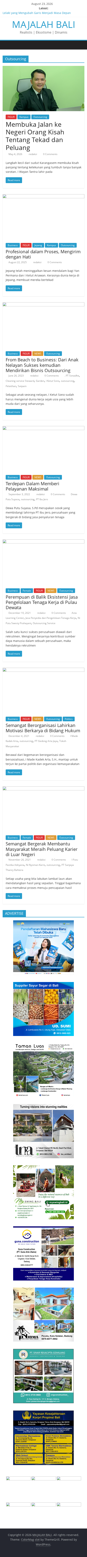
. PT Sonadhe (72, 375)
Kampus (24, 117)
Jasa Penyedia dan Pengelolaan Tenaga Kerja (50, 618)
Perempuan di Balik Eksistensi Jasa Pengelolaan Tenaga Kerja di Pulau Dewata (42, 602)
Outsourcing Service (44, 623)
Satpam (22, 386)
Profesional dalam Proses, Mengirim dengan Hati (43, 254)
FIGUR (11, 117)
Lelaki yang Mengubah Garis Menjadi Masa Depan (37, 13)
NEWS (37, 353)
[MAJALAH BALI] (7, 45)
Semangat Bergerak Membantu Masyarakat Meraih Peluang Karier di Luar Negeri (41, 849)
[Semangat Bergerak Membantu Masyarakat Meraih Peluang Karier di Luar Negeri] (43, 789)
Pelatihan (11, 386)
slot (37, 1539)
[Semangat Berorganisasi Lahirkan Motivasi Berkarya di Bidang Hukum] (43, 670)
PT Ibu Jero (42, 499)
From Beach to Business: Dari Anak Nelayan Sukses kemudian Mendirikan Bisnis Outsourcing (42, 365)
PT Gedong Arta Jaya (46, 741)
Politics (69, 719)
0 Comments (49, 154)
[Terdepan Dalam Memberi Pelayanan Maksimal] (43, 428)
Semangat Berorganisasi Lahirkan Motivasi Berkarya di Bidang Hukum (43, 727)
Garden (40, 381)
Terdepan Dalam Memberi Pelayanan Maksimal (32, 486)
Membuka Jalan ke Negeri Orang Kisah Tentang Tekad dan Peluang (35, 136)
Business (13, 245)
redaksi (33, 154)
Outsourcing (40, 117)
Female (27, 590)
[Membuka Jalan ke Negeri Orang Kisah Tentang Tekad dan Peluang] (43, 68)
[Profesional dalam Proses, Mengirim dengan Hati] (43, 196)
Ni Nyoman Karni (35, 865)
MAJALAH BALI (43, 24)
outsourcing (67, 381)
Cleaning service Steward (20, 381)
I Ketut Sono (52, 381)
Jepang (38, 245)
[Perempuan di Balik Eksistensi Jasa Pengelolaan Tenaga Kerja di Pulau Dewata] (43, 542)
